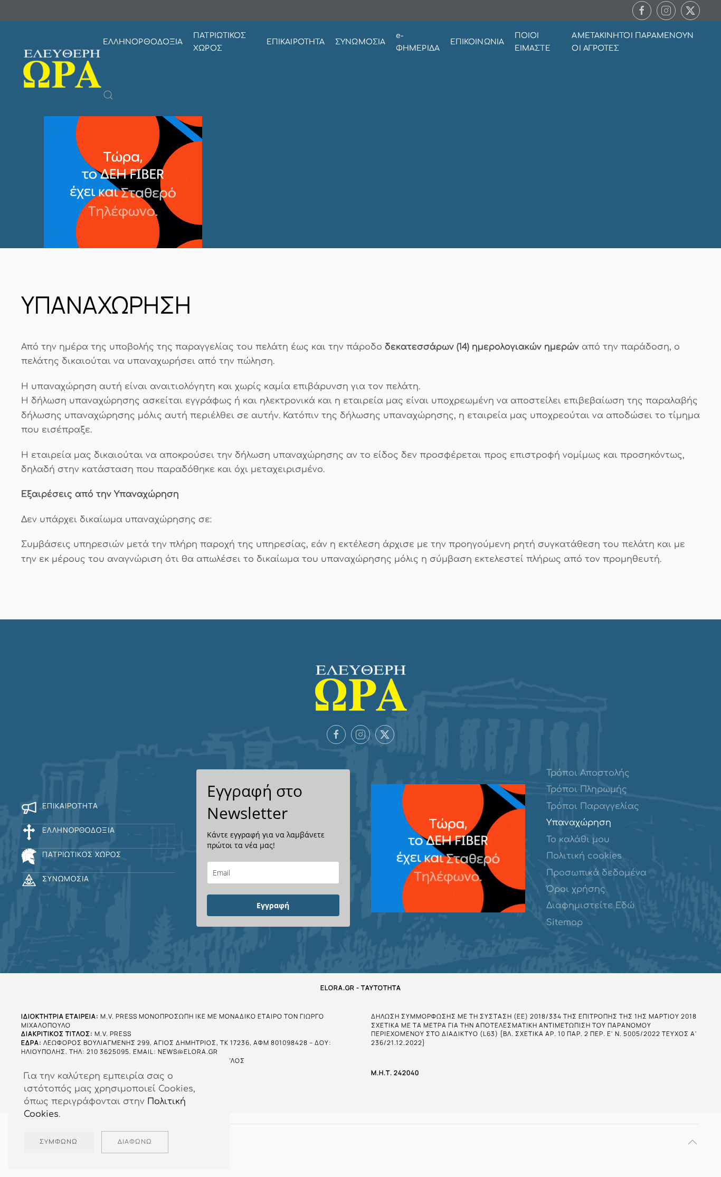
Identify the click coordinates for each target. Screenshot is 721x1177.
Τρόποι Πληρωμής (586, 789)
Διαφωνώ (135, 1141)
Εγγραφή (273, 905)
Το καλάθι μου (578, 839)
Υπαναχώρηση (578, 822)
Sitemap (564, 922)
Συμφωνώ (59, 1141)
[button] (108, 95)
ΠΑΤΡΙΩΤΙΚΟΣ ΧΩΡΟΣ (219, 42)
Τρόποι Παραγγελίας (592, 806)
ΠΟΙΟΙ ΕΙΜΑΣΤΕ (533, 42)
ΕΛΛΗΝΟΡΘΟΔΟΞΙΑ (143, 42)
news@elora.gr (188, 1051)
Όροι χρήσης (575, 889)
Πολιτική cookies (584, 856)
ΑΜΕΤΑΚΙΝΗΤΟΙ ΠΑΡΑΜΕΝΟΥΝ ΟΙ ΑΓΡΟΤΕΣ (632, 42)
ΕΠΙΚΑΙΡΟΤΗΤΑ (296, 42)
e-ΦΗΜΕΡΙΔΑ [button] (418, 42)
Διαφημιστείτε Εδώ (590, 905)
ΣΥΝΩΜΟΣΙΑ (360, 42)
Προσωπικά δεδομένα (596, 873)
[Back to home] (62, 68)
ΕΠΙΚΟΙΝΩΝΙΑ (477, 42)
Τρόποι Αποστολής (588, 773)
